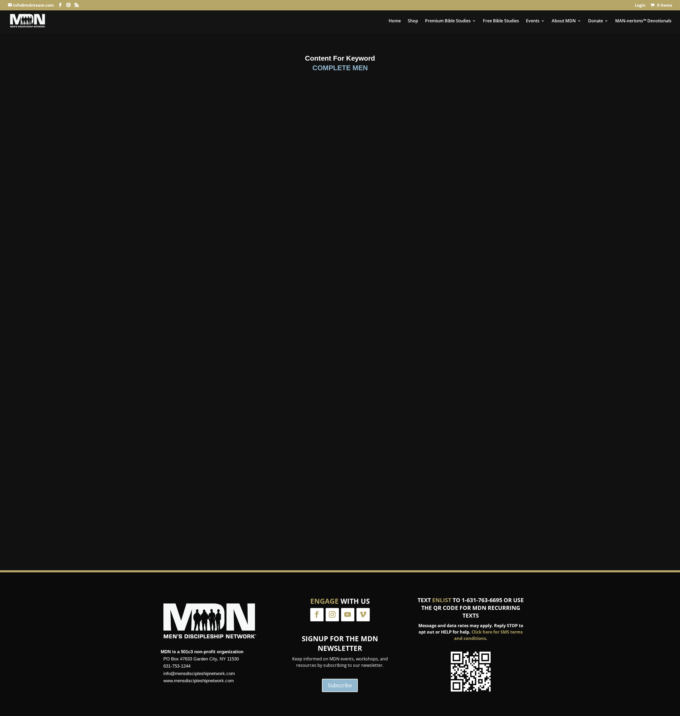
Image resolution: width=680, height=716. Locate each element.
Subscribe (340, 685)
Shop (413, 21)
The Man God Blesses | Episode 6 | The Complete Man (340, 272)
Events (532, 21)
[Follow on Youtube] (347, 614)
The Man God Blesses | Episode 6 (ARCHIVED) (340, 504)
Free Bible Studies (501, 21)
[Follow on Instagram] (332, 614)
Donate (595, 21)
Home (395, 21)
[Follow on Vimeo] (363, 614)
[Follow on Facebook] (317, 614)
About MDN (564, 21)
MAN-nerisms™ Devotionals (643, 21)
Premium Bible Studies (448, 21)
